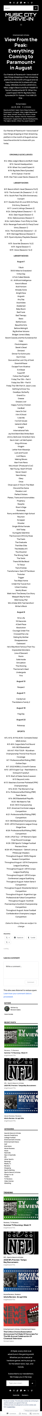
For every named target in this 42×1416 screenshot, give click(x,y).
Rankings (7, 1161)
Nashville (7, 1153)
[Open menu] (21, 24)
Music (6, 1151)
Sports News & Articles (16, 1083)
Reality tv (7, 1164)
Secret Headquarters (30, 119)
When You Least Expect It (26, 121)
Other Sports (8, 1159)
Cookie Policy (11, 1407)
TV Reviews (15, 1050)
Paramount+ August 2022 (13, 119)
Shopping (7, 1168)
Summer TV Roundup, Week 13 (15, 1053)
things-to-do (8, 1174)
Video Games (9, 1181)
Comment (30, 982)
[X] (28, 3)
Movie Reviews (9, 1116)
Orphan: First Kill (20, 117)
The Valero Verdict (10, 121)
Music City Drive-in (21, 17)
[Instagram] (14, 3)
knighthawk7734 (10, 1055)
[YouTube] (25, 3)
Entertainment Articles (21, 35)
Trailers (6, 1177)
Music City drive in (24, 114)
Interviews (8, 1146)
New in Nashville (10, 1155)
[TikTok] (17, 3)
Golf (5, 1144)
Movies (14, 114)
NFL (5, 1083)
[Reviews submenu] (28, 1395)
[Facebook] (10, 3)
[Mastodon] (21, 3)
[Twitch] (32, 3)
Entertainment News (11, 1142)
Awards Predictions (11, 1135)
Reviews (7, 1050)
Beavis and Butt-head (11, 110)
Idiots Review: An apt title (14, 1118)
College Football (10, 1137)
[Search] (35, 8)
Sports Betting (9, 1170)
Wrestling (7, 1183)
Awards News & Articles (12, 1133)
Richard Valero (21, 104)
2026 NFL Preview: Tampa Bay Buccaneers (20, 1086)
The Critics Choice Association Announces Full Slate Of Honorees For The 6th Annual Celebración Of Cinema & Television (21, 1335)
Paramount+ (31, 117)
